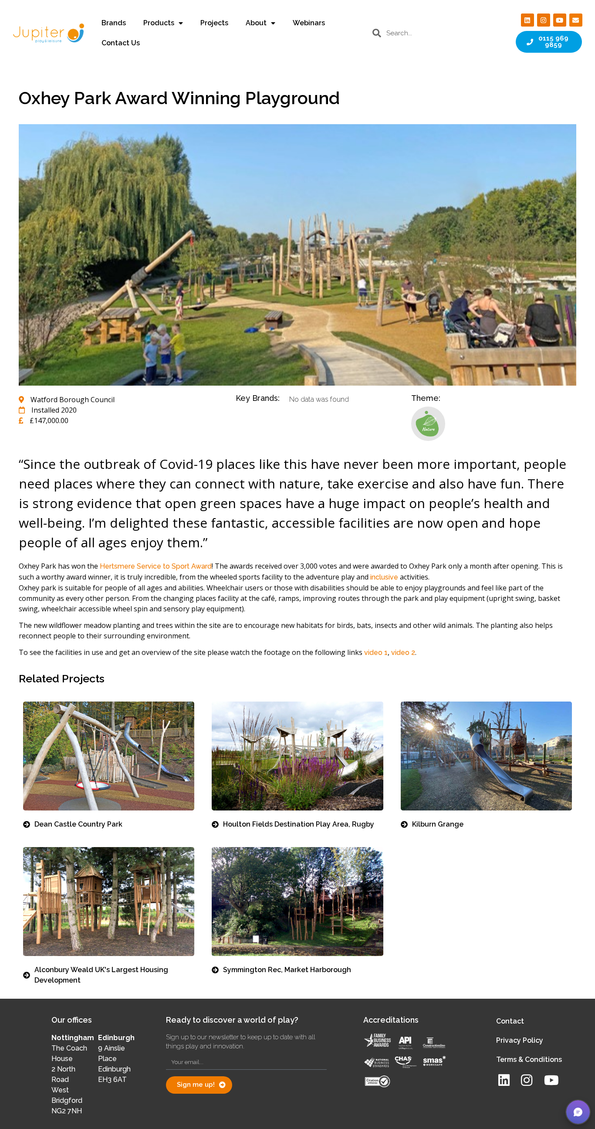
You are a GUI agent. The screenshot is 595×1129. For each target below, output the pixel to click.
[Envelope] (575, 20)
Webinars (309, 23)
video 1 (376, 652)
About (256, 23)
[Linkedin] (527, 20)
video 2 (403, 652)
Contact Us (120, 43)
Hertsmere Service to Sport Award (156, 566)
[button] (578, 1112)
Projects (214, 23)
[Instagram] (543, 20)
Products (158, 23)
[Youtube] (559, 20)
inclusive (384, 577)
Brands (113, 23)
